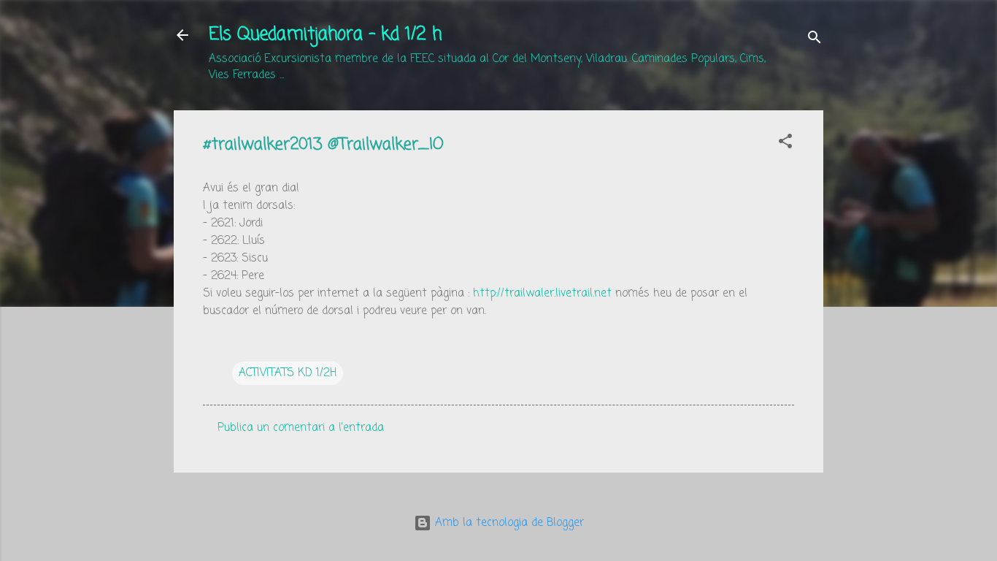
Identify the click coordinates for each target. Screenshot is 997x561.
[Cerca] (814, 40)
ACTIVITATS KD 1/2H (287, 373)
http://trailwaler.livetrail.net (542, 294)
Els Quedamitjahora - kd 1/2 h (325, 34)
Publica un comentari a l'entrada (301, 428)
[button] (785, 144)
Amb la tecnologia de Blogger (507, 523)
